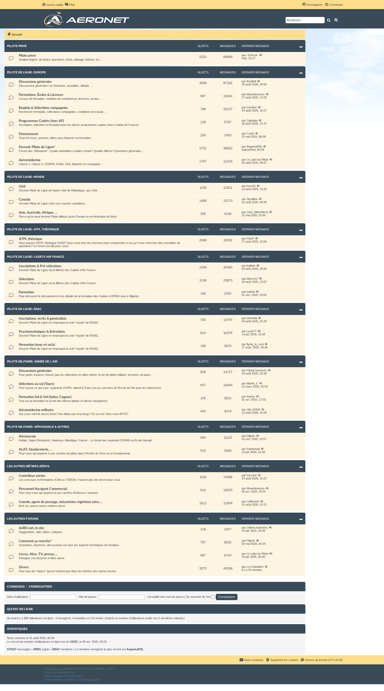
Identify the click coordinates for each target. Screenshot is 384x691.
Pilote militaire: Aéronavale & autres (38, 426)
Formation (26, 292)
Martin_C (252, 383)
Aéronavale (27, 436)
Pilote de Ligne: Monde (25, 176)
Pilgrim (251, 435)
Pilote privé (17, 46)
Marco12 (252, 278)
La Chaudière (255, 566)
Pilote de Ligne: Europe (26, 72)
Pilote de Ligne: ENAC (24, 309)
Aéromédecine (29, 160)
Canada (24, 199)
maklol (251, 291)
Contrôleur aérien (32, 476)
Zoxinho (252, 107)
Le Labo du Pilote (257, 159)
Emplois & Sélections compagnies (43, 108)
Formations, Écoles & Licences (41, 95)
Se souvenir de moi (198, 596)
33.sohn (252, 475)
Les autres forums (22, 518)
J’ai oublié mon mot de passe (165, 596)
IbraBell (251, 81)
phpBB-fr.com (66, 672)
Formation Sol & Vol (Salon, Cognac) (45, 397)
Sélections (26, 279)
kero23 (251, 186)
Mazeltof (72, 676)
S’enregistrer (40, 586)
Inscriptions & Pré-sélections (40, 266)
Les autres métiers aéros (28, 466)
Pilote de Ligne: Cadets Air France (35, 256)
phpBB (67, 668)
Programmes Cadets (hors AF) (41, 121)
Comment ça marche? (35, 541)
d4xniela (252, 318)
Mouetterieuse (256, 94)
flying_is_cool (255, 344)
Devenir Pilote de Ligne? (37, 147)
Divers (24, 567)
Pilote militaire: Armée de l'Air (32, 361)
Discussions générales (35, 82)
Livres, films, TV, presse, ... (38, 554)
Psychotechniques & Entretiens (42, 331)
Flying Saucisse (257, 370)
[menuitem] (70, 5)
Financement (28, 134)
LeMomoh (253, 501)
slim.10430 (253, 409)
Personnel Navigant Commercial (43, 489)
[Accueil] (88, 18)
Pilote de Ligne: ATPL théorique (33, 229)
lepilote (251, 265)
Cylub (250, 133)
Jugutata (252, 120)
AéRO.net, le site (31, 528)
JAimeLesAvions (257, 527)
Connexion (16, 586)
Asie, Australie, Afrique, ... (38, 212)
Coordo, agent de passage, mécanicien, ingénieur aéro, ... (61, 502)
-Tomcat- (252, 55)
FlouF (250, 238)
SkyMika (252, 199)
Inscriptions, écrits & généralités (43, 318)
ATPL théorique (30, 239)
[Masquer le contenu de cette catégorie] (301, 47)
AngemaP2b (254, 146)
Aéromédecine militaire (36, 410)
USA (22, 186)
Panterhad (253, 448)
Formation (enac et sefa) (37, 345)
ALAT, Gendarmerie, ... (35, 449)
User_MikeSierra (257, 212)
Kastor (251, 396)
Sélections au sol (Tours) (36, 384)
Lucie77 (252, 331)
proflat (55, 676)
